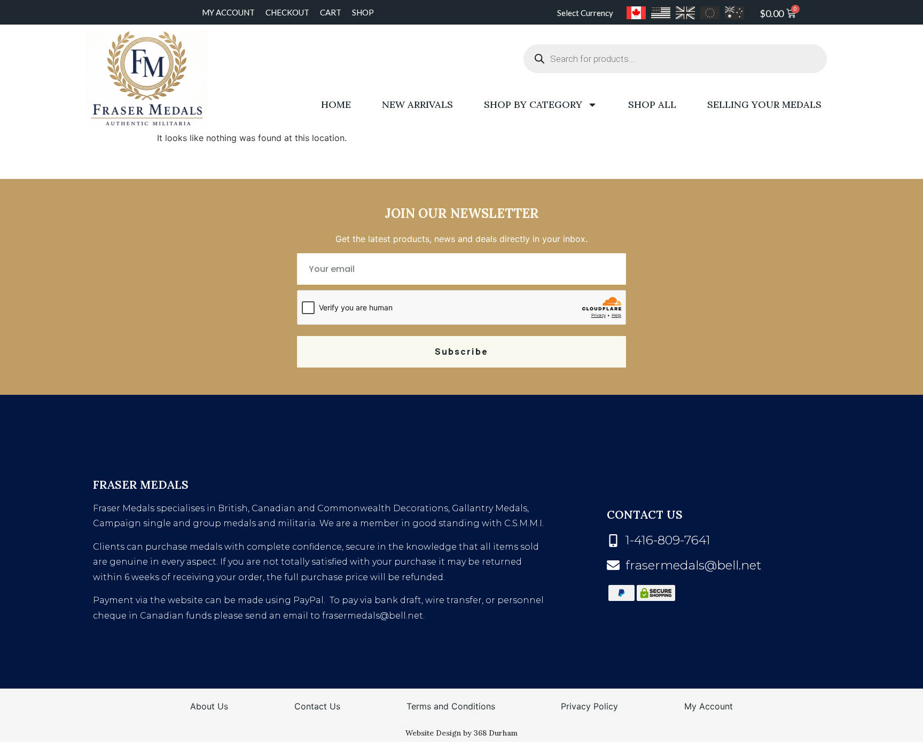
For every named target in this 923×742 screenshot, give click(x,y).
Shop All (652, 104)
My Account (228, 12)
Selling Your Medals (764, 104)
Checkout (287, 12)
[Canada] (636, 12)
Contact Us (317, 706)
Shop (363, 12)
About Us (209, 706)
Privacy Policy (589, 706)
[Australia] (734, 12)
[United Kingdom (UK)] (685, 12)
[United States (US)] (660, 12)
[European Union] (709, 12)
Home (336, 104)
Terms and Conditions (450, 706)
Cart (330, 12)
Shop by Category (533, 104)
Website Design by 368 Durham (461, 733)
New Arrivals (417, 104)
